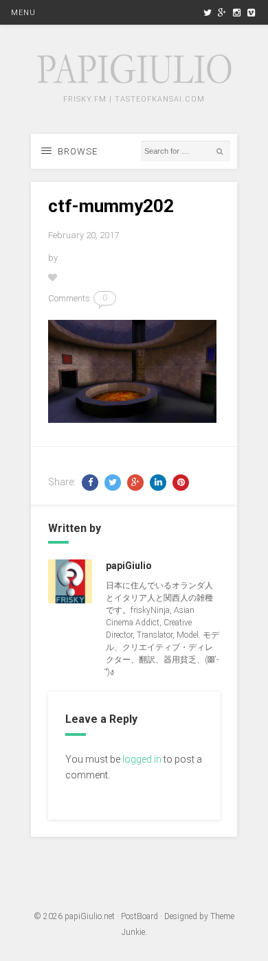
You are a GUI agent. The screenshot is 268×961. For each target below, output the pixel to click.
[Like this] (53, 278)
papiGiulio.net (90, 916)
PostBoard (139, 916)
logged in (141, 759)
